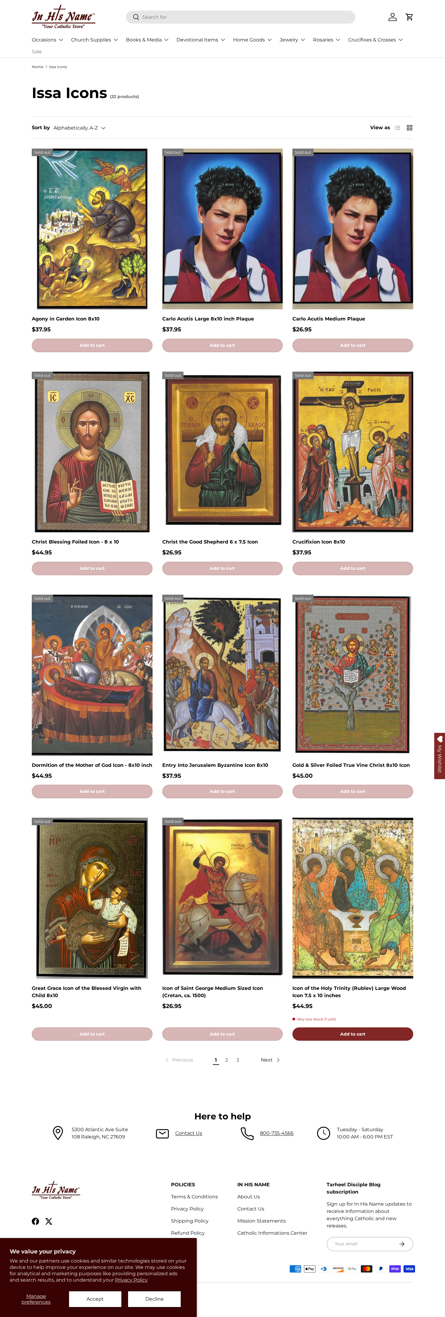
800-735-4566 (277, 1133)
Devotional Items (197, 40)
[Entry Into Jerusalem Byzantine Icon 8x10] (222, 675)
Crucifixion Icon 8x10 (318, 542)
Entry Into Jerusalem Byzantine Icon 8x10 (215, 765)
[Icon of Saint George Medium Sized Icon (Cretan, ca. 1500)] (222, 898)
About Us (248, 1197)
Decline (154, 1299)
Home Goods (249, 40)
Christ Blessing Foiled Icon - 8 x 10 (75, 542)
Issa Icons (58, 66)
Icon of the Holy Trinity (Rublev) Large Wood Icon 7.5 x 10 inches (349, 991)
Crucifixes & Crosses (372, 40)
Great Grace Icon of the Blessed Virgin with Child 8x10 (86, 991)
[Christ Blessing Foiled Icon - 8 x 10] (92, 452)
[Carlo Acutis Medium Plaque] (352, 229)
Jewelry (289, 40)
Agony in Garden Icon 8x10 (66, 319)
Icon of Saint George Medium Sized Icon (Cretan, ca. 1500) (212, 991)
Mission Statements (261, 1221)
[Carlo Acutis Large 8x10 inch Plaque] (222, 229)
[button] (409, 17)
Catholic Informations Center (272, 1233)
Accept (95, 1299)
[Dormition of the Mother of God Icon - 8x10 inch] (92, 675)
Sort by (41, 127)
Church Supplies (91, 40)
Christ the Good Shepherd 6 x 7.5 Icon (210, 542)
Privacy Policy (131, 1280)
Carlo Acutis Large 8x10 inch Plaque (208, 319)
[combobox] (240, 17)
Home (37, 66)
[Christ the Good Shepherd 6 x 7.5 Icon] (222, 452)
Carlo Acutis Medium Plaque (328, 319)
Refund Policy (188, 1233)
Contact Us (188, 1133)
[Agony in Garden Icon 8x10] (92, 229)
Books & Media (144, 40)
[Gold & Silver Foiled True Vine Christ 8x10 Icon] (352, 675)
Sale (37, 51)
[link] (179, 1060)
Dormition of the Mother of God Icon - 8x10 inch (92, 765)
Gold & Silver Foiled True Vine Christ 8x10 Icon (351, 765)
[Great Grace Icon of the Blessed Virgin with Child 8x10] (92, 898)
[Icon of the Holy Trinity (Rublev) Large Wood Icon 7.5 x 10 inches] (352, 898)
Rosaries (323, 40)
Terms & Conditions (194, 1197)
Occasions (44, 40)
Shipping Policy (190, 1221)
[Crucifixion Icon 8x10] (352, 452)
